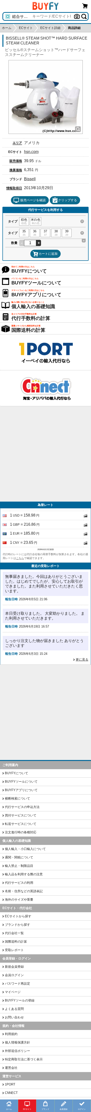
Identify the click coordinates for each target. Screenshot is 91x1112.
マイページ (13, 992)
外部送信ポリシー (17, 1051)
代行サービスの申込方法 (22, 807)
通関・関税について (19, 857)
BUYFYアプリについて (21, 790)
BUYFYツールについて (21, 781)
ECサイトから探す (18, 916)
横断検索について (17, 798)
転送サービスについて (20, 824)
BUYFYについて (16, 773)
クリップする (67, 200)
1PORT (10, 1084)
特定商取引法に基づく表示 (24, 1059)
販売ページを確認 (33, 200)
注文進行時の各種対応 (20, 832)
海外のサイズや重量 (19, 899)
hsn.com (31, 152)
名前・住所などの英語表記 (24, 891)
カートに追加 (48, 254)
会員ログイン (14, 975)
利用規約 (11, 1034)
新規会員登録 (14, 966)
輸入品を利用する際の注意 (24, 874)
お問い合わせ (14, 1017)
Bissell (30, 179)
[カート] (85, 5)
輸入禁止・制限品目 (19, 866)
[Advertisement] (45, 454)
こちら (20, 558)
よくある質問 (14, 1009)
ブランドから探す (17, 924)
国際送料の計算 (16, 941)
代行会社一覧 (14, 933)
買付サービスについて (20, 815)
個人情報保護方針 (17, 1042)
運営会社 (11, 1068)
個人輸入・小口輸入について (25, 849)
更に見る (82, 659)
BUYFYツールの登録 (19, 1000)
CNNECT (11, 1093)
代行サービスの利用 (19, 882)
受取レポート (14, 950)
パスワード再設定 (17, 983)
